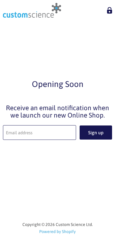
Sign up (96, 132)
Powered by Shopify (57, 231)
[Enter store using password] (109, 10)
